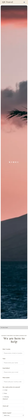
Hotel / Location (6, 349)
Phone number (6, 377)
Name (4, 358)
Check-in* (5, 399)
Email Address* (6, 368)
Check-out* (6, 406)
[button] (24, 2)
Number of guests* (7, 413)
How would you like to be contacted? (11, 387)
